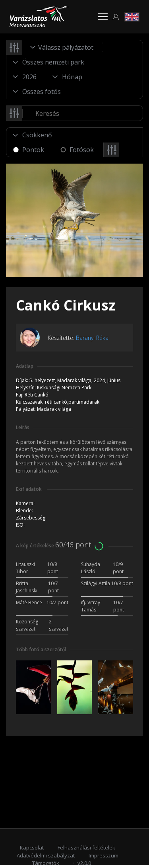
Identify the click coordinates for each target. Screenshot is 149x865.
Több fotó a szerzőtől (41, 649)
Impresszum (103, 855)
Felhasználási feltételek (86, 847)
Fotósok (82, 149)
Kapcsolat (32, 847)
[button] (116, 17)
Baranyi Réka (92, 338)
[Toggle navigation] (103, 17)
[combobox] (62, 47)
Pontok (33, 149)
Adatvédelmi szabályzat (46, 855)
